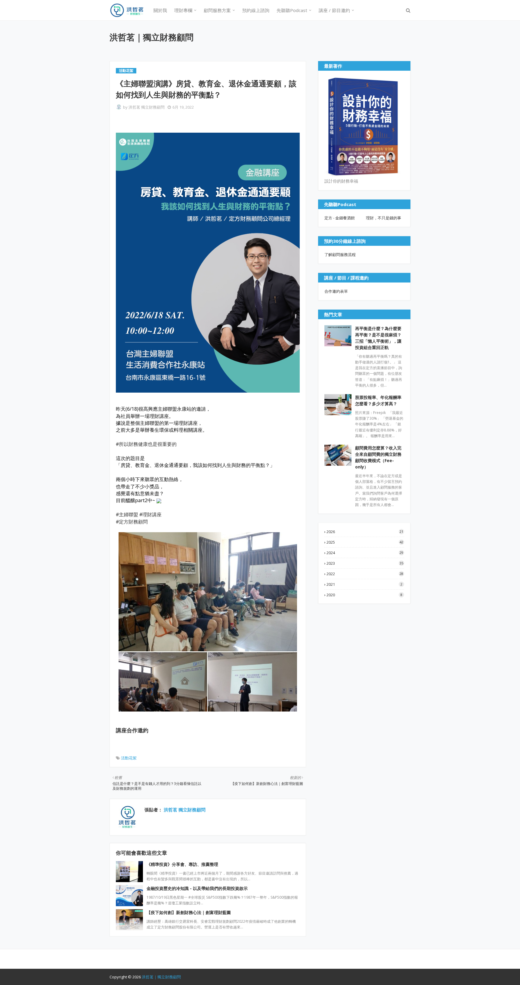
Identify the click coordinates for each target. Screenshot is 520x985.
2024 (365, 552)
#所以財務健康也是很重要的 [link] (146, 444)
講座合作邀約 (132, 730)
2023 (365, 563)
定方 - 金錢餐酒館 (339, 218)
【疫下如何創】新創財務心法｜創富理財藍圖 (189, 912)
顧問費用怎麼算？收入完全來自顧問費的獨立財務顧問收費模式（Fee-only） (378, 457)
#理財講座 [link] (150, 514)
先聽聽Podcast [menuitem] (292, 10)
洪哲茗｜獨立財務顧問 (151, 37)
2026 (365, 531)
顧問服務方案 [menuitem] (217, 10)
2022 (365, 573)
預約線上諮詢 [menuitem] (255, 10)
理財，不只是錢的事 (383, 218)
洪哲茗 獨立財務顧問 (146, 107)
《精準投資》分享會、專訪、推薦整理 (182, 864)
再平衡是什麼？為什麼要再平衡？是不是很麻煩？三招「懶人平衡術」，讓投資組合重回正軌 (378, 338)
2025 (365, 542)
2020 (364, 594)
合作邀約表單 (336, 291)
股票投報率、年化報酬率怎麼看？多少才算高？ (378, 400)
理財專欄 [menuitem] (183, 10)
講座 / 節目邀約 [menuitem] (334, 10)
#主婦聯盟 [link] (127, 514)
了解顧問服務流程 (340, 254)
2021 (364, 584)
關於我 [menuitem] (160, 10)
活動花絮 (129, 758)
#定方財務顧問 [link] (132, 521)
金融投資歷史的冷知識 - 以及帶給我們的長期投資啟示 (197, 888)
